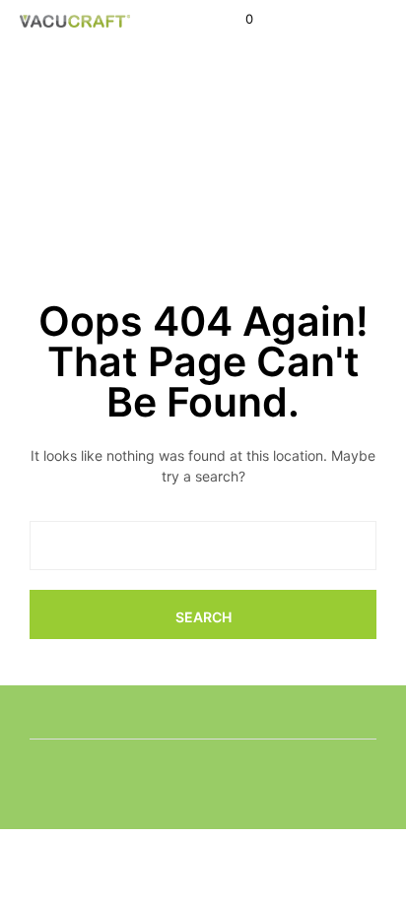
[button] (236, 20)
